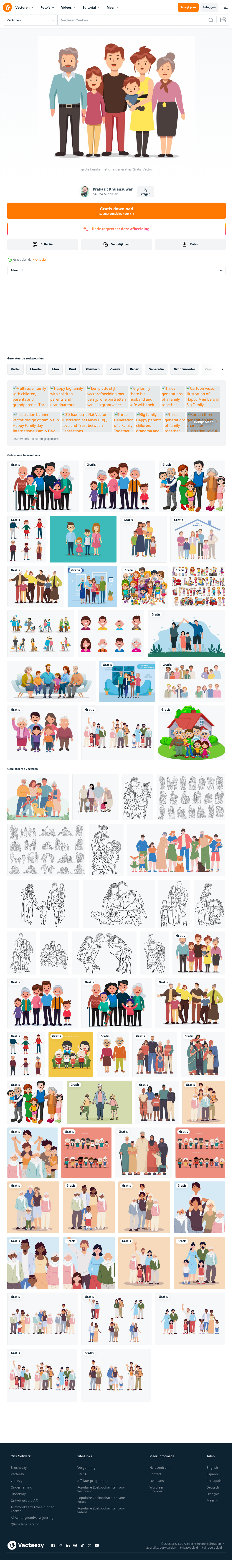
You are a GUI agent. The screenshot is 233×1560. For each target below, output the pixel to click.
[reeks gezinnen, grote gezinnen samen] (117, 732)
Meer (111, 7)
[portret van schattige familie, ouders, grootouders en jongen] (33, 1263)
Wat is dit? (39, 260)
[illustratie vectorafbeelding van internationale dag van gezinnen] (186, 633)
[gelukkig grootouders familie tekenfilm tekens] (113, 1054)
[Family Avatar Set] (111, 633)
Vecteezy (16, 1474)
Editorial (89, 7)
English (209, 1467)
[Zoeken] (207, 20)
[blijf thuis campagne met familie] (92, 586)
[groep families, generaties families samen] (116, 1375)
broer (134, 369)
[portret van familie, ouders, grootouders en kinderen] (32, 1152)
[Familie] (144, 586)
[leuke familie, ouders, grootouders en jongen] (33, 1207)
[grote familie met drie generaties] (43, 486)
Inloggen (206, 7)
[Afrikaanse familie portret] (157, 1102)
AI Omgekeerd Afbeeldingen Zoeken (26, 1509)
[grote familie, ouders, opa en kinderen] (199, 1263)
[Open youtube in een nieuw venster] (97, 1545)
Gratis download (114, 211)
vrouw (115, 369)
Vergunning (85, 1467)
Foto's (45, 7)
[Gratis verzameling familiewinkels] (40, 633)
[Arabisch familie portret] (143, 1152)
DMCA (80, 1474)
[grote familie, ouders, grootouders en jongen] (89, 1207)
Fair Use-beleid (208, 1547)
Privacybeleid (186, 1547)
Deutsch (210, 1487)
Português (211, 1481)
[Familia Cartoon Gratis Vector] (83, 539)
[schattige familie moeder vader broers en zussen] (143, 539)
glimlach (93, 369)
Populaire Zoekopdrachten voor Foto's (100, 1500)
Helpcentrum (157, 1467)
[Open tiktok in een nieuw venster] (82, 1545)
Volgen (144, 194)
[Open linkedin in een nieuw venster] (68, 1545)
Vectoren (22, 7)
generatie (156, 369)
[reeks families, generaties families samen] (116, 1319)
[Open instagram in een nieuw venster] (60, 1545)
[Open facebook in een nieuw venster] (53, 1545)
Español (210, 1474)
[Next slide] (215, 369)
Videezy (16, 1481)
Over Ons (154, 1481)
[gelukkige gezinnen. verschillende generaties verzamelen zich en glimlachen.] (192, 681)
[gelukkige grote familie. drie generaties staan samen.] (197, 539)
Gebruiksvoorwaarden (157, 1547)
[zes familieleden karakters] (42, 732)
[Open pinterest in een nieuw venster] (75, 1545)
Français (210, 1494)
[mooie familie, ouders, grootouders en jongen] (144, 1207)
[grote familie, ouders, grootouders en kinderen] (203, 1102)
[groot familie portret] (154, 1054)
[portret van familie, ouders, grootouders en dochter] (89, 1263)
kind (72, 369)
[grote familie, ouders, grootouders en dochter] (144, 1263)
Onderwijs (18, 1494)
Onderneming (21, 1487)
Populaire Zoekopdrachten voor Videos (100, 1510)
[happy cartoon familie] (191, 732)
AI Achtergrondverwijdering (31, 1517)
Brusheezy (18, 1467)
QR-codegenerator (24, 1524)
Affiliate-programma (91, 1481)
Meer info (17, 270)
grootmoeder (184, 369)
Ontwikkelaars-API (24, 1500)
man (55, 369)
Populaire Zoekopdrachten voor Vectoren (100, 1489)
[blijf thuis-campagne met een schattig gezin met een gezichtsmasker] (127, 681)
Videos (66, 7)
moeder (36, 369)
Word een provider (154, 1489)
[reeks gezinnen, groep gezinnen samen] (190, 1319)
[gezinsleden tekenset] (198, 586)
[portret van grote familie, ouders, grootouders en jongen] (199, 1207)
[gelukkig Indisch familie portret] (203, 1054)
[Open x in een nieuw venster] (89, 1545)
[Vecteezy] (7, 7)
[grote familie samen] (192, 486)
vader (15, 369)
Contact (152, 1474)
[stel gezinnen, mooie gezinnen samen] (42, 1319)
